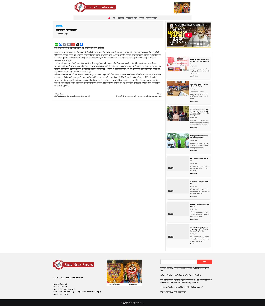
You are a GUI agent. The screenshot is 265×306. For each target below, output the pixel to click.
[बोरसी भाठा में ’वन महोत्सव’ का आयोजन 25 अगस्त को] (178, 209)
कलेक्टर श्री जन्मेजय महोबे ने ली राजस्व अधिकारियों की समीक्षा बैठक (180, 275)
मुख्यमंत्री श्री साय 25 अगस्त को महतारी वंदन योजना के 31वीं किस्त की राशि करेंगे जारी (184, 269)
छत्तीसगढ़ (59, 26)
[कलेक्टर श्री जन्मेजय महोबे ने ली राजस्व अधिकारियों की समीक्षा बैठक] (178, 88)
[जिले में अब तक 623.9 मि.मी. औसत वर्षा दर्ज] (178, 163)
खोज (204, 262)
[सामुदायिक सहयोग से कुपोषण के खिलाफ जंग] (178, 186)
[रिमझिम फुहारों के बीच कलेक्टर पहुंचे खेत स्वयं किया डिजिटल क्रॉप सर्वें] (178, 140)
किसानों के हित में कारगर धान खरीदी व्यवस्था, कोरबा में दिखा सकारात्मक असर (139, 95)
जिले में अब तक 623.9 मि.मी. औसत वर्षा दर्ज (173, 292)
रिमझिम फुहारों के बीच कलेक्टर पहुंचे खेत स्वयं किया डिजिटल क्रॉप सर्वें (181, 287)
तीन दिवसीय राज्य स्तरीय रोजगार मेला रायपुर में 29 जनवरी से (72, 95)
